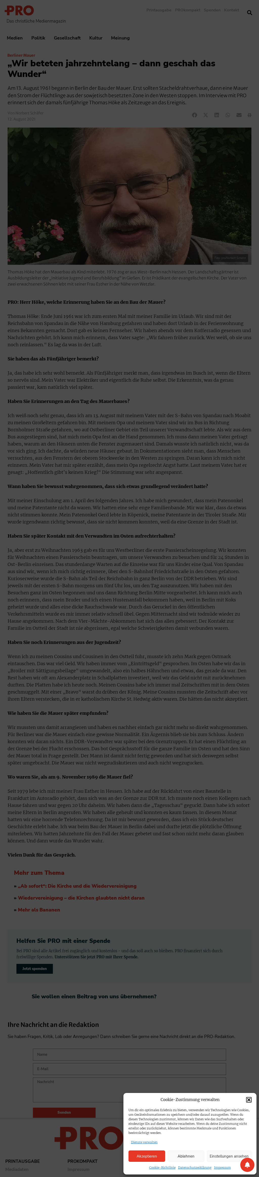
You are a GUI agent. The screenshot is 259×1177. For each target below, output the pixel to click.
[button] (248, 1099)
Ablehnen (186, 1156)
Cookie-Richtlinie (162, 1167)
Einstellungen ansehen (229, 1156)
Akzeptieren (147, 1156)
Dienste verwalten (144, 1142)
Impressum (222, 1167)
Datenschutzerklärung (194, 1167)
